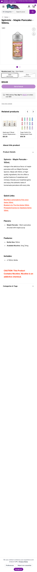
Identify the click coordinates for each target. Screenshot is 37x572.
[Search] (32, 12)
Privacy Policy (23, 561)
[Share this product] (33, 33)
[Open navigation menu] (3, 6)
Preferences (10, 565)
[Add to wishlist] (33, 29)
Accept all (18, 569)
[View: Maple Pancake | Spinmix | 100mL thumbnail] (17, 67)
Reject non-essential (24, 565)
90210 (25, 95)
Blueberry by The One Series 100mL (16, 205)
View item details (7, 103)
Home (6, 17)
